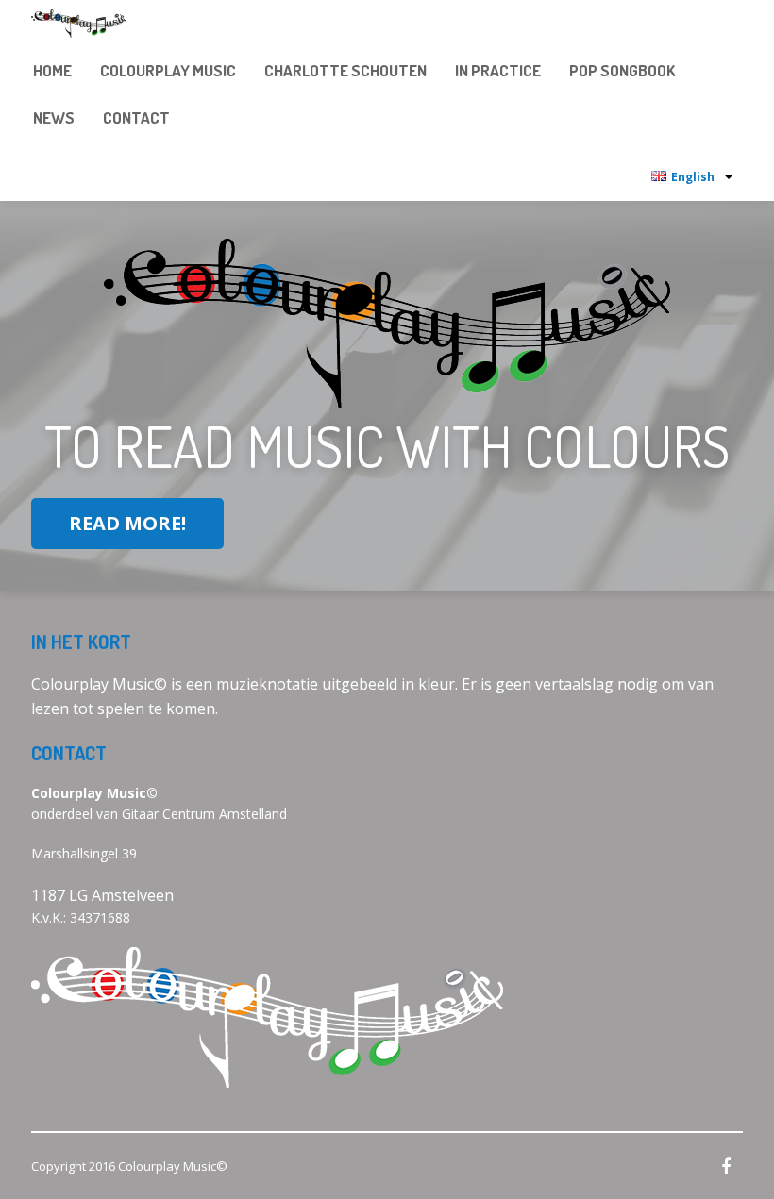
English (693, 177)
